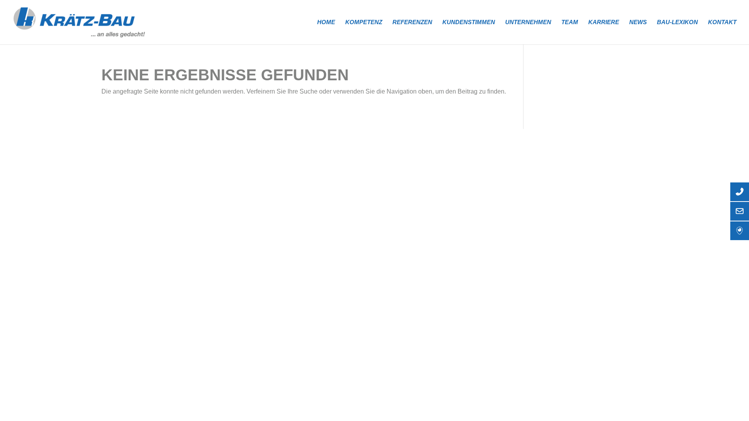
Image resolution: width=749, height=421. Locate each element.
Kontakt (722, 22)
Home (326, 22)
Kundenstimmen (468, 22)
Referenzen (412, 22)
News (638, 22)
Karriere (603, 22)
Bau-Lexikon (677, 22)
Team (569, 22)
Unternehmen (528, 22)
